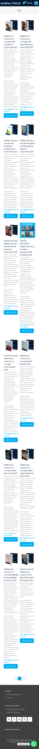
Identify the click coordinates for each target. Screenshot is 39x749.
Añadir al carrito (11, 115)
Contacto (9, 697)
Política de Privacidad (13, 712)
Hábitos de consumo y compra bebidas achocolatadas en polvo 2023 (11, 575)
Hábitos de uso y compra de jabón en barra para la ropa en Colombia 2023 (27, 146)
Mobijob (27, 742)
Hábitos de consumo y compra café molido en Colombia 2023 (10, 41)
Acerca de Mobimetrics (14, 694)
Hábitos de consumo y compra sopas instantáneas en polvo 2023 (27, 470)
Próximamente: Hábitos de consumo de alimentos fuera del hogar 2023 (27, 575)
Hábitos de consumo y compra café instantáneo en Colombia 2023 (26, 41)
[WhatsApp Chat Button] (34, 744)
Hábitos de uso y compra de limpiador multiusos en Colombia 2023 (11, 146)
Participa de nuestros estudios (16, 709)
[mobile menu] (36, 3)
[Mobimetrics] (10, 3)
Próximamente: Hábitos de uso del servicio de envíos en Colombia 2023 (11, 246)
